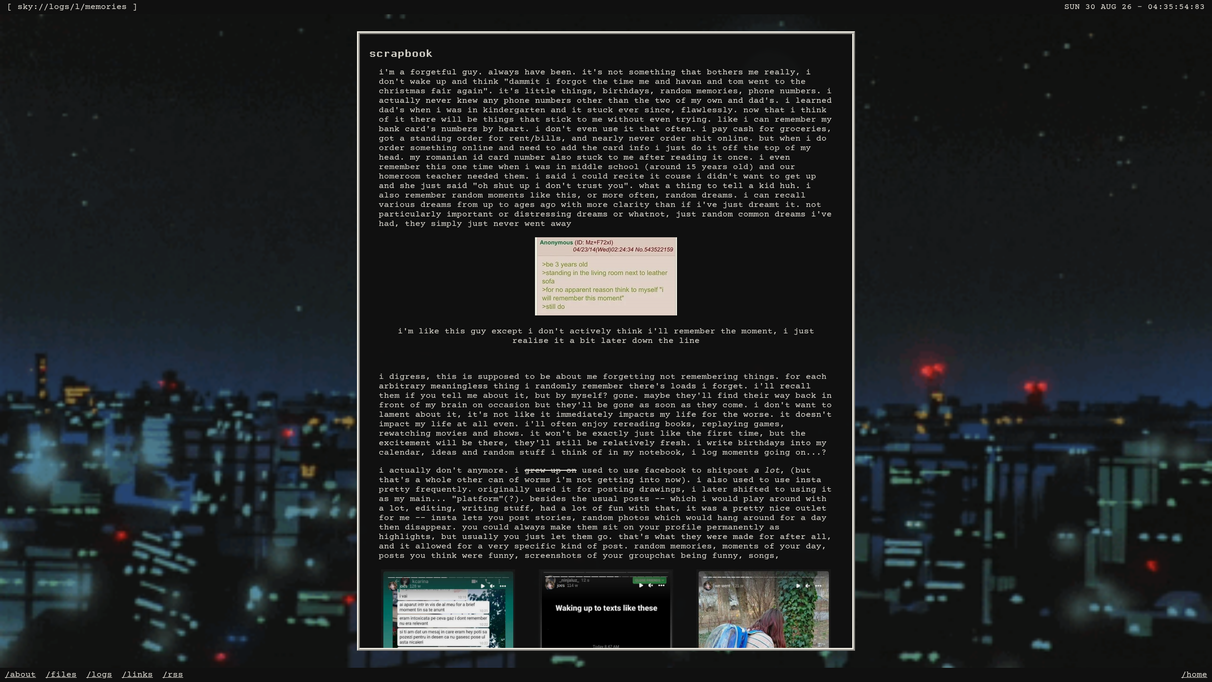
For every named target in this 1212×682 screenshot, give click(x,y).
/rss (172, 675)
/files (61, 675)
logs (59, 7)
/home (1194, 675)
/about (20, 675)
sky (25, 7)
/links (137, 675)
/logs (99, 675)
